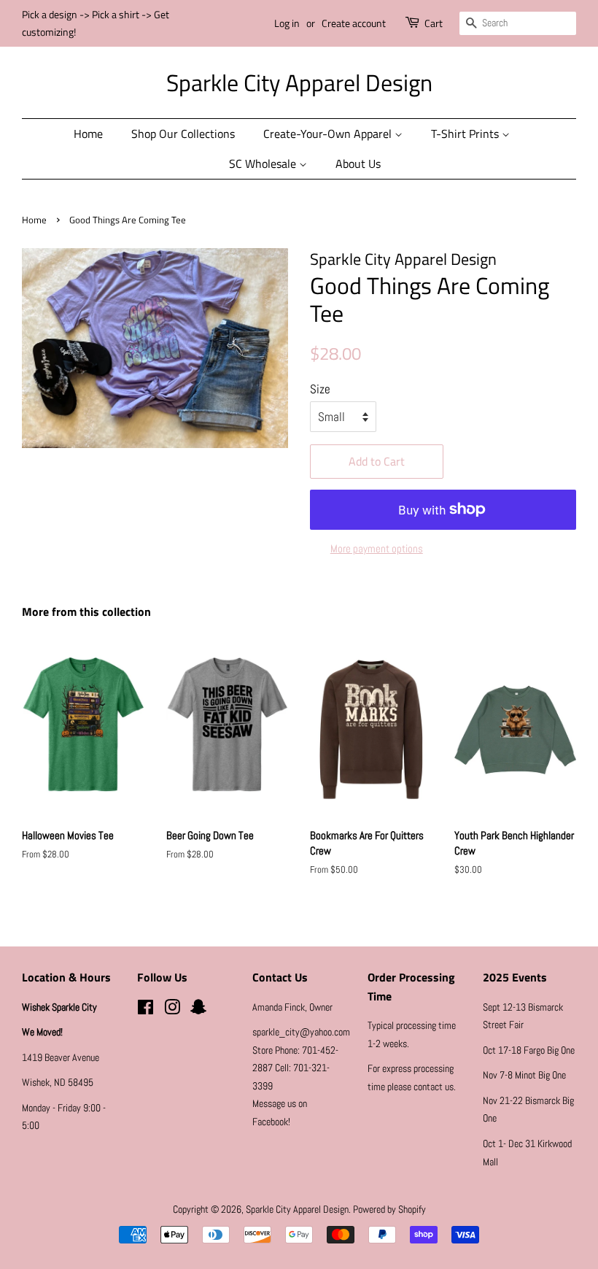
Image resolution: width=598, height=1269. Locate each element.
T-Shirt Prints (466, 133)
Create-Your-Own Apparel (329, 133)
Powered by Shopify (389, 1209)
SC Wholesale (264, 163)
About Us (358, 163)
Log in (287, 23)
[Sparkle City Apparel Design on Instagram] (172, 1010)
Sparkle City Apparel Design (299, 82)
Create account (354, 23)
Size (320, 389)
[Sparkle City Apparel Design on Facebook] (145, 1010)
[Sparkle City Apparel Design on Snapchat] (198, 1010)
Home (88, 133)
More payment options (376, 548)
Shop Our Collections (183, 133)
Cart (433, 23)
